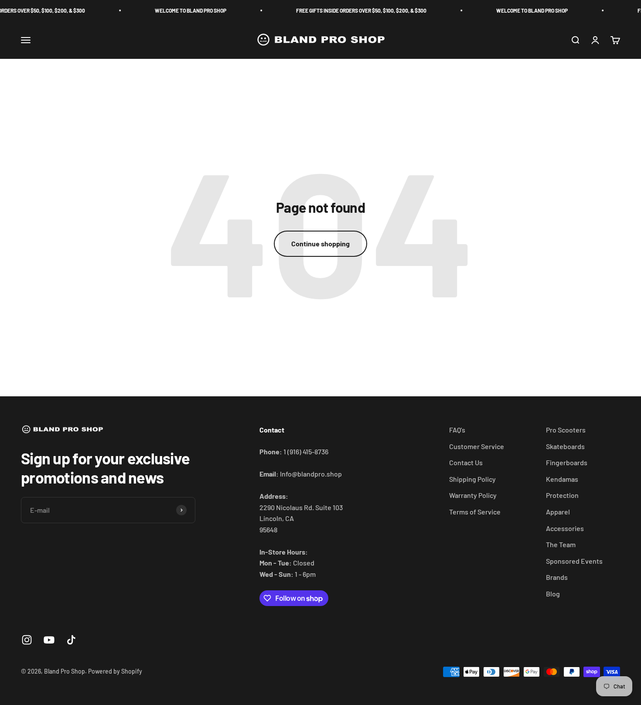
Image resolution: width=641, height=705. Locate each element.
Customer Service (476, 446)
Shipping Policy (472, 479)
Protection (562, 495)
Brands (557, 577)
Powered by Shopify (115, 671)
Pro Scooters (566, 430)
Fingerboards (566, 462)
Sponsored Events (574, 561)
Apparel (558, 511)
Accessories (565, 528)
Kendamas (562, 479)
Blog (553, 593)
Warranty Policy (473, 495)
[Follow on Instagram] (27, 640)
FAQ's (457, 430)
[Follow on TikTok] (71, 640)
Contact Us (466, 462)
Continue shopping (320, 243)
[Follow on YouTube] (49, 640)
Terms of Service (475, 511)
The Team (561, 544)
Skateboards (565, 446)
